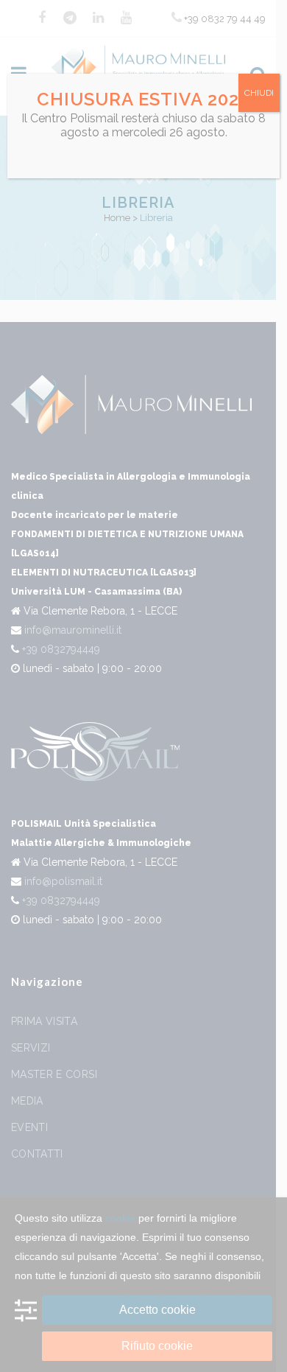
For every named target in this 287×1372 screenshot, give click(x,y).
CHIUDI (259, 93)
